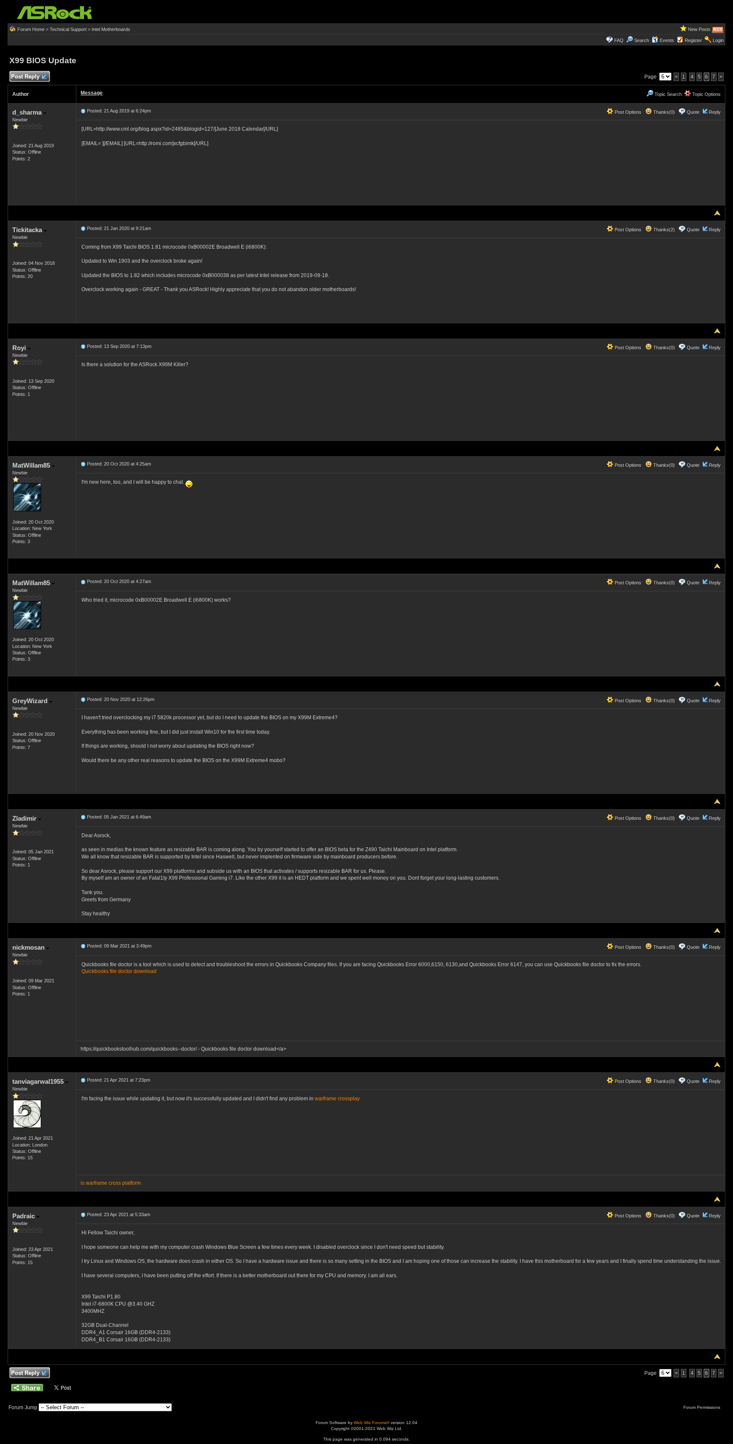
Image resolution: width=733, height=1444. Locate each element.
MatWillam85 (32, 465)
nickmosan (29, 947)
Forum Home (31, 29)
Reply (715, 112)
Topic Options (706, 94)
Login (718, 40)
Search (641, 40)
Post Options (627, 112)
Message (92, 93)
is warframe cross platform (111, 1183)
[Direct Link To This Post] (83, 110)
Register (693, 40)
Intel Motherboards (111, 29)
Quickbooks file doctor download (119, 971)
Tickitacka (28, 229)
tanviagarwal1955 (38, 1081)
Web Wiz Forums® (371, 1422)
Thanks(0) (663, 112)
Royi (20, 347)
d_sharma (27, 112)
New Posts (699, 29)
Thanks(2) (663, 229)
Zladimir (25, 818)
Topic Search (667, 94)
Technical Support (68, 29)
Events (667, 40)
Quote (693, 112)
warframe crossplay (337, 1099)
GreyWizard (30, 700)
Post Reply (25, 76)
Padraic (24, 1216)
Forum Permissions (702, 1407)
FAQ (619, 40)
